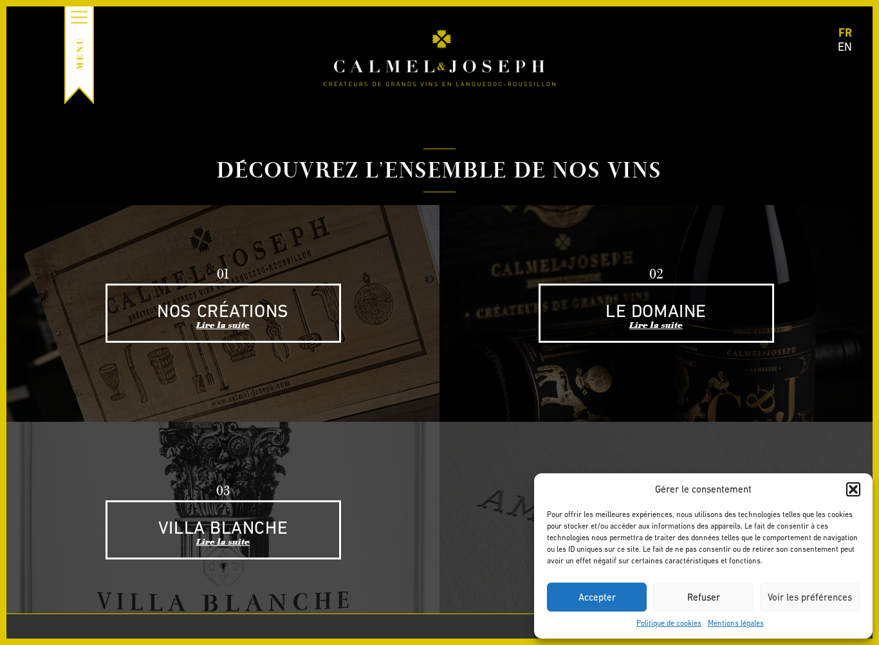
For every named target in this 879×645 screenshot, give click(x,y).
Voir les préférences (810, 597)
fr (845, 32)
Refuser (703, 597)
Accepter (597, 597)
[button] (853, 489)
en (845, 46)
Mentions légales (736, 623)
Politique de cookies (668, 623)
